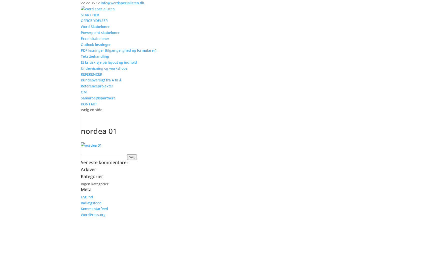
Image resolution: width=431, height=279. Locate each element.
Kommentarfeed (94, 208)
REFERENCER (91, 74)
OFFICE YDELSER (94, 20)
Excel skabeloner (95, 38)
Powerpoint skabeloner (100, 32)
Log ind (87, 197)
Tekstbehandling (95, 56)
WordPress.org (93, 214)
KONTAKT (89, 104)
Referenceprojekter (97, 86)
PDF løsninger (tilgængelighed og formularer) (118, 50)
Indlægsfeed (91, 203)
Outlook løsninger (96, 44)
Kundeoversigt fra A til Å (101, 80)
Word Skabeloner (95, 26)
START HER (90, 14)
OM (84, 92)
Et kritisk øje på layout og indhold (109, 62)
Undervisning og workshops (104, 68)
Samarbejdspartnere (98, 98)
